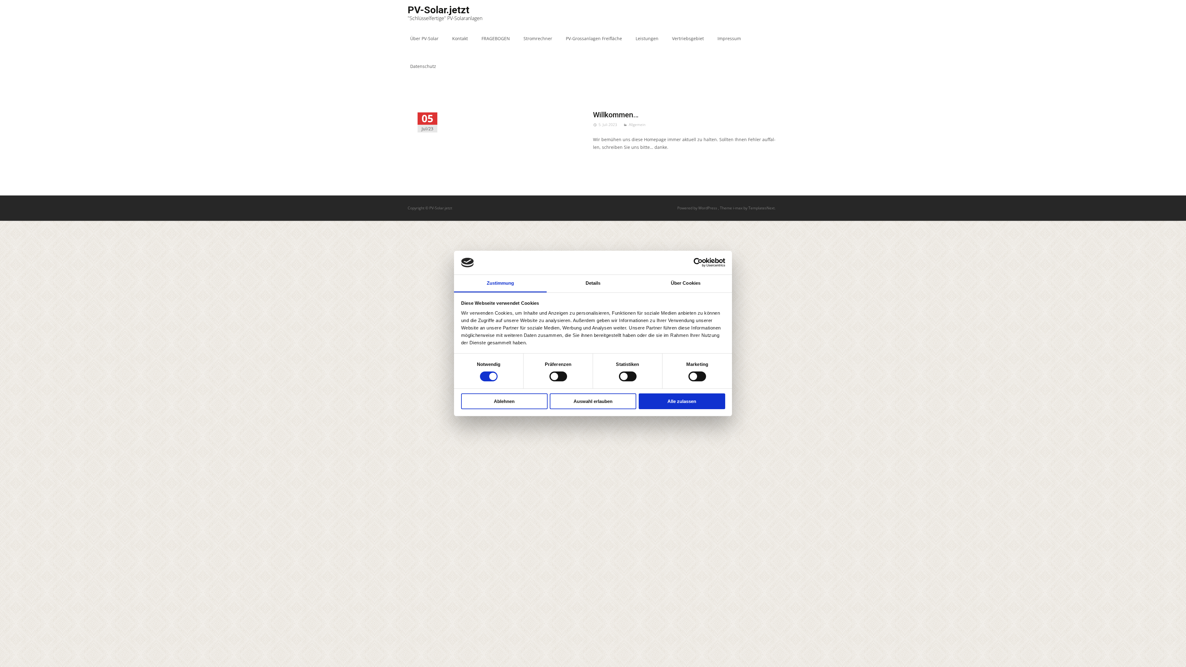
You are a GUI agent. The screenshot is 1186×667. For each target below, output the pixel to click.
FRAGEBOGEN (496, 38)
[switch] (558, 376)
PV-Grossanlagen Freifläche (594, 38)
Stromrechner (538, 38)
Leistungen (647, 38)
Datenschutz (423, 66)
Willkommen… (615, 115)
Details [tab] (593, 283)
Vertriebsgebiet (688, 38)
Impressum (729, 38)
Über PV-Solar (424, 38)
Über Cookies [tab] (685, 283)
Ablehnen (504, 401)
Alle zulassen (681, 401)
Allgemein (637, 124)
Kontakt (460, 38)
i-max (738, 208)
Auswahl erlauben (593, 401)
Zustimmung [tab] (500, 283)
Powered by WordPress (697, 208)
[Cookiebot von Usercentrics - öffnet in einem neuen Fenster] (698, 262)
